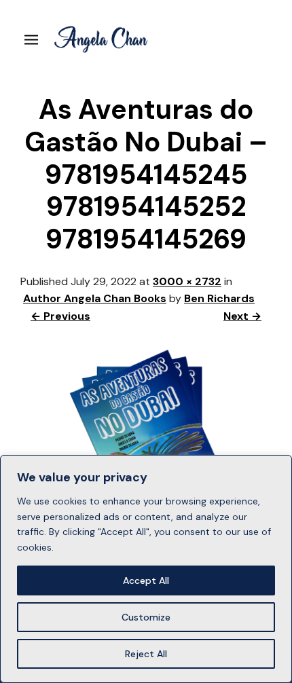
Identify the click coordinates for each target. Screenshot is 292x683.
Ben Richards (219, 298)
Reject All (146, 654)
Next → (242, 316)
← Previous (60, 316)
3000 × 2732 (187, 281)
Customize (146, 617)
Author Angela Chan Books (94, 298)
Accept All (146, 580)
